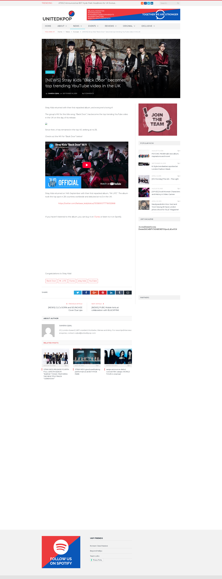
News (76, 26)
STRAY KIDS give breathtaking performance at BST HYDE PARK (87, 371)
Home (48, 26)
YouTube (93, 281)
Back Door (51, 281)
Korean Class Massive (99, 546)
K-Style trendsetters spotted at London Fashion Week (165, 167)
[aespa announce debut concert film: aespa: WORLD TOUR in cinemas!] (118, 358)
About (61, 26)
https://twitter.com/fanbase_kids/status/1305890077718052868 (86, 203)
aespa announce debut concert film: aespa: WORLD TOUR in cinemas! (118, 371)
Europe (50, 72)
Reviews (109, 26)
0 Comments (89, 93)
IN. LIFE (62, 281)
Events (92, 26)
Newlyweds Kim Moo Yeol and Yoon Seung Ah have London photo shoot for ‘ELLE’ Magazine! (165, 207)
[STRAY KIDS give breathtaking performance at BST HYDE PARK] (87, 358)
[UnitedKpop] (58, 15)
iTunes (97, 217)
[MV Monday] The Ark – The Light (165, 179)
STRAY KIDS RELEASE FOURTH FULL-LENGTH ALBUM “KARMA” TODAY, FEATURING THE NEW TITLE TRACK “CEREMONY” (56, 374)
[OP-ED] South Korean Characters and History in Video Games (166, 193)
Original (128, 26)
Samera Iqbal (53, 93)
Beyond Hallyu (96, 551)
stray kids (82, 281)
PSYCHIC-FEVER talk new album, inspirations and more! (165, 155)
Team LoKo (94, 556)
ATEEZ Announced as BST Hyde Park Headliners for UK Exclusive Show (88, 3)
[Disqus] (87, 419)
